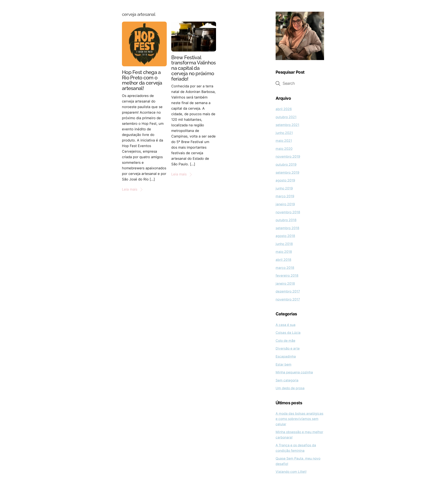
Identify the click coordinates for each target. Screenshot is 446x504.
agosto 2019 (285, 180)
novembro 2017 (288, 299)
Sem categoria (287, 380)
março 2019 (285, 196)
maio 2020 (284, 149)
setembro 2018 (287, 228)
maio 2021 (284, 141)
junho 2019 (284, 188)
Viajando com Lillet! (291, 472)
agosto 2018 (285, 236)
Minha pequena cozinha (294, 372)
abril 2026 (284, 109)
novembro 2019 (288, 157)
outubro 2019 (286, 165)
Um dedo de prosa (290, 388)
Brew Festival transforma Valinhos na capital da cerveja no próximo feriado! (193, 68)
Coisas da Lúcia (288, 333)
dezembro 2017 (288, 291)
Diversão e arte (288, 348)
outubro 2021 (286, 117)
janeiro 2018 (285, 284)
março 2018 (285, 268)
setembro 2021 (287, 125)
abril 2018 (283, 260)
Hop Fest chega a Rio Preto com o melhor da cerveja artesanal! (142, 80)
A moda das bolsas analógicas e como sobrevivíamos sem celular (299, 419)
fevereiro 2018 (287, 276)
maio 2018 (284, 252)
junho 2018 (284, 244)
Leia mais (129, 189)
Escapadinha (286, 357)
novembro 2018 (288, 212)
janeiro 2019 (285, 204)
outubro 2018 (286, 220)
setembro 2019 (287, 173)
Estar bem (283, 365)
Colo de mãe (285, 341)
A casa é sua (285, 325)
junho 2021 (284, 133)
